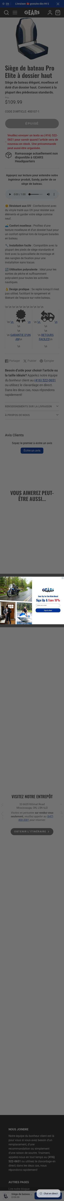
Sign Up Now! (48, 610)
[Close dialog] (62, 578)
